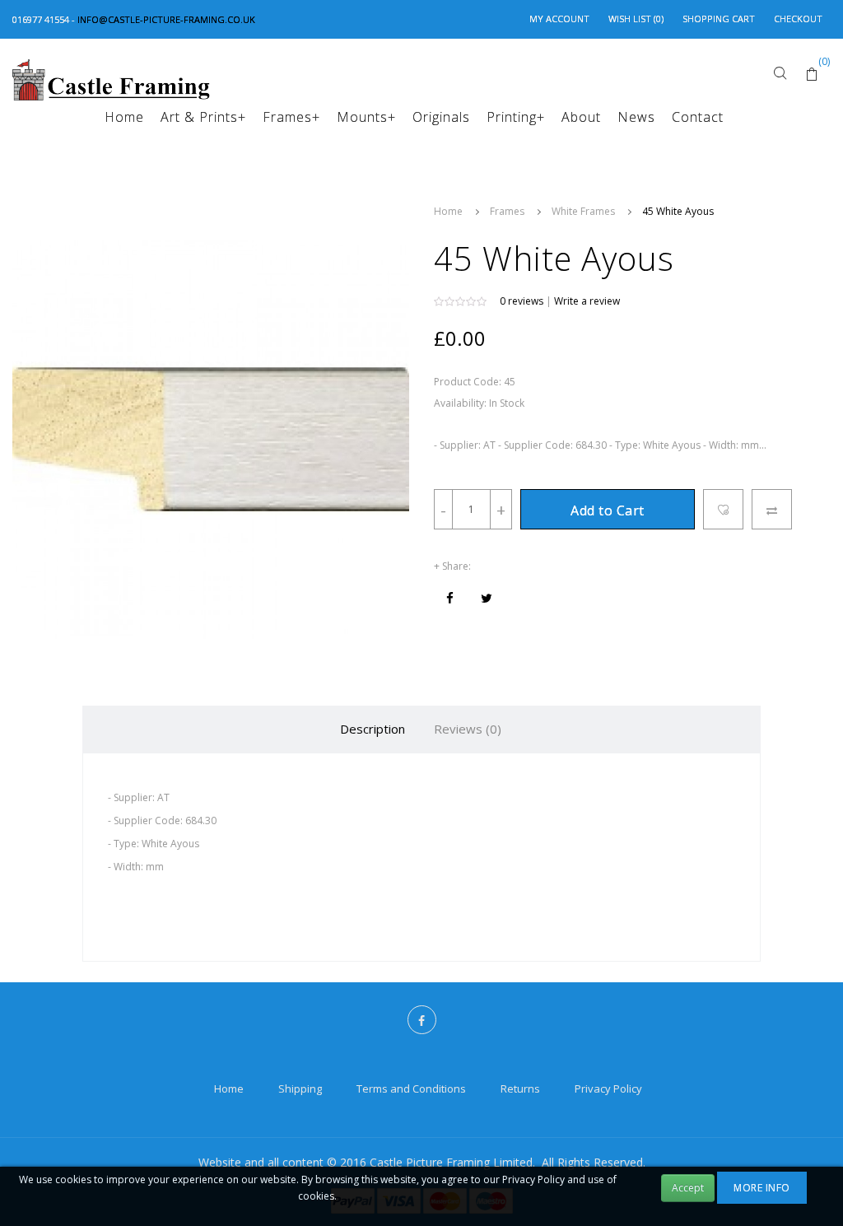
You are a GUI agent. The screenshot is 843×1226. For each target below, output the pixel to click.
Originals (441, 117)
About (581, 117)
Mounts (366, 117)
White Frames (583, 211)
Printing (516, 117)
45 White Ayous (678, 211)
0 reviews (521, 301)
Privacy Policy (608, 1088)
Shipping (300, 1088)
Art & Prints (203, 117)
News (636, 117)
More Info (762, 1188)
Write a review (587, 301)
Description (372, 728)
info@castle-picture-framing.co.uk (166, 19)
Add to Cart (608, 510)
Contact (698, 117)
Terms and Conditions (411, 1088)
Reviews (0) (467, 728)
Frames (291, 117)
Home (124, 117)
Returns (520, 1088)
